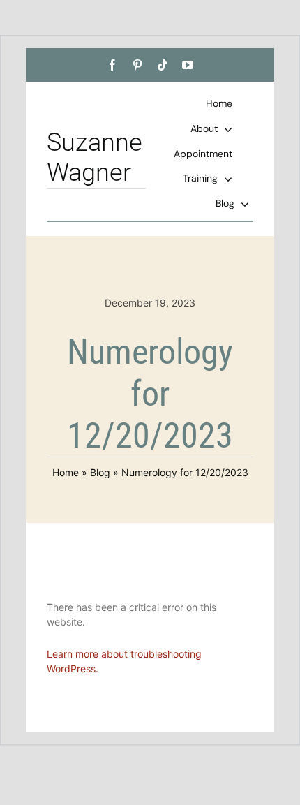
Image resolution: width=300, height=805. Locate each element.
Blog (100, 472)
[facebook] (112, 65)
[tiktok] (162, 65)
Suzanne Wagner (94, 157)
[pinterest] (137, 65)
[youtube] (187, 65)
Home (65, 472)
